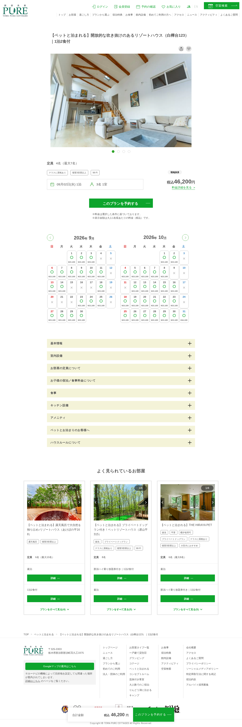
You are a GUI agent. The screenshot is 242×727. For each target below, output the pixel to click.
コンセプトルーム (139, 674)
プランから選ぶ (100, 14)
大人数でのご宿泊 (139, 684)
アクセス (179, 14)
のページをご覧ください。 (48, 681)
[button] (113, 151)
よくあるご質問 (229, 14)
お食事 (129, 14)
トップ (62, 14)
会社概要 (191, 647)
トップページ (110, 647)
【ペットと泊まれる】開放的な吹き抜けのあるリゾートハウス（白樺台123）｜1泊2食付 (108, 634)
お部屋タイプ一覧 (139, 647)
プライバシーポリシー (198, 663)
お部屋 (72, 14)
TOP (26, 634)
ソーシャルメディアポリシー (202, 668)
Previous (29, 502)
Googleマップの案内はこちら (59, 666)
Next (79, 502)
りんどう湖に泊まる (140, 690)
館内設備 (141, 14)
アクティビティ (208, 14)
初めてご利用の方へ (160, 14)
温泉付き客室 (136, 679)
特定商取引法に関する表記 (201, 674)
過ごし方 (84, 14)
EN (196, 6)
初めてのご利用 (111, 668)
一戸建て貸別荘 (138, 652)
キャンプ (134, 695)
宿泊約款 (191, 679)
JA (188, 6)
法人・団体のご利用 (114, 674)
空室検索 (166, 668)
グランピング (136, 658)
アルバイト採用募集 (197, 684)
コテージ (134, 663)
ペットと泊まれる (44, 634)
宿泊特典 (117, 14)
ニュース (192, 14)
